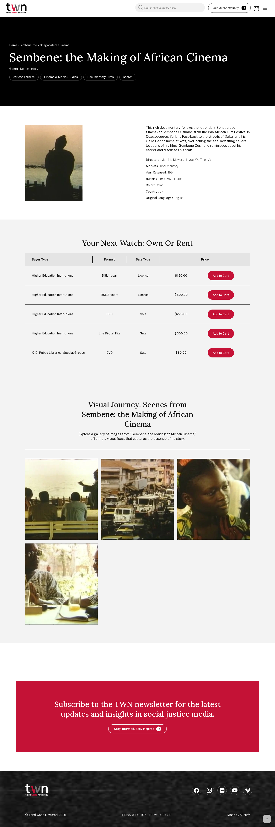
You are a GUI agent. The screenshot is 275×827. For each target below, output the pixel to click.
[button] (265, 8)
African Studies (24, 77)
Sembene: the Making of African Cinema (44, 45)
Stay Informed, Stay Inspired (134, 729)
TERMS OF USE (160, 815)
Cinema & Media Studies (61, 77)
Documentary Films (100, 77)
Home (13, 45)
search (127, 77)
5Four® (245, 815)
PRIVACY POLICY (134, 815)
